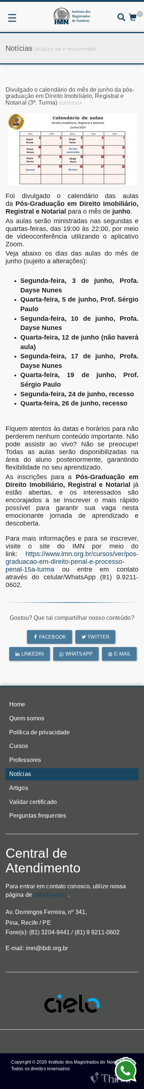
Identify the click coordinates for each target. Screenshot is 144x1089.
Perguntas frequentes (37, 815)
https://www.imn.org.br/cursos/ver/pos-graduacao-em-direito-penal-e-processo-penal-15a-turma (72, 561)
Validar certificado (33, 802)
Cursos (18, 746)
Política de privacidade (39, 732)
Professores (25, 760)
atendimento (50, 895)
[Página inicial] (72, 16)
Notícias (20, 774)
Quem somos (26, 718)
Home (17, 704)
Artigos (18, 788)
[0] (132, 18)
